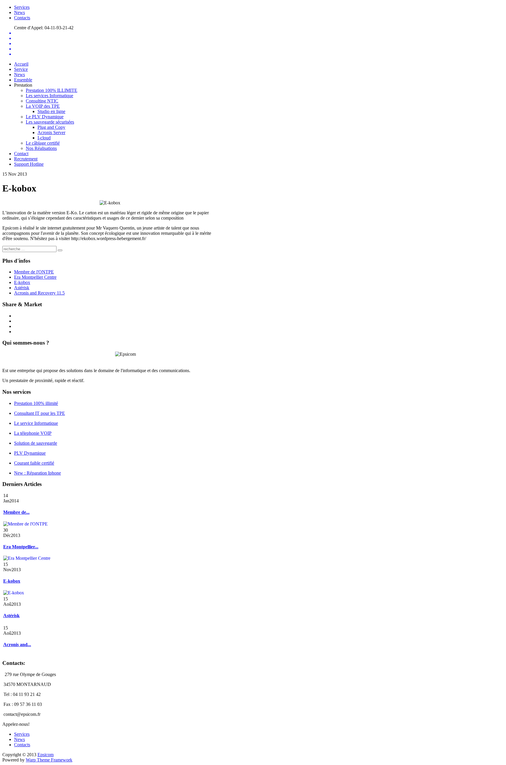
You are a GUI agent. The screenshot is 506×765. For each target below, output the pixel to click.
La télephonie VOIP (33, 433)
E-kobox (22, 282)
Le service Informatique (36, 423)
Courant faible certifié (34, 463)
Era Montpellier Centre (35, 277)
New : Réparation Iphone (37, 472)
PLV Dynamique (30, 453)
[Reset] (60, 250)
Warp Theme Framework (49, 759)
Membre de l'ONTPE (34, 271)
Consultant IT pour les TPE (39, 413)
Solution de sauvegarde (35, 443)
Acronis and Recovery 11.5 (39, 292)
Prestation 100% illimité (36, 403)
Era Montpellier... (20, 546)
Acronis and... (17, 644)
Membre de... (16, 512)
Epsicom (45, 754)
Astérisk (21, 287)
